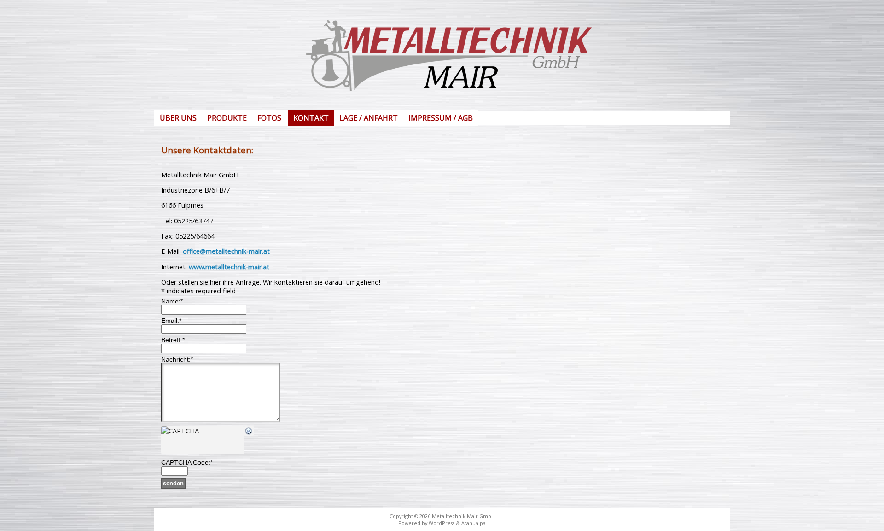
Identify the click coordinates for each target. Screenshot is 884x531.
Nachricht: (177, 359)
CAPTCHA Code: (187, 462)
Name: (172, 301)
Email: (171, 320)
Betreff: (173, 340)
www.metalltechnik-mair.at (229, 267)
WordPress (441, 522)
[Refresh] (249, 431)
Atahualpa (473, 522)
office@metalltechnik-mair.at (226, 251)
